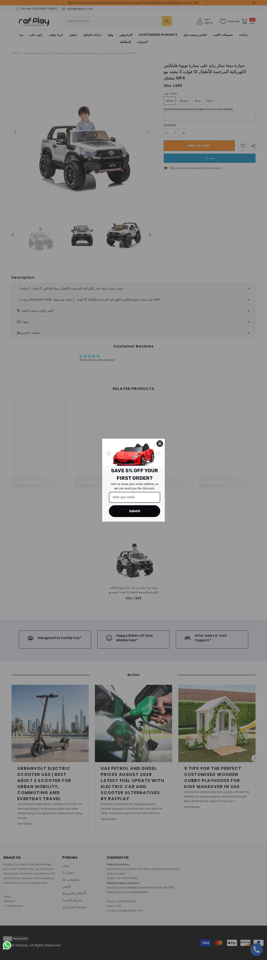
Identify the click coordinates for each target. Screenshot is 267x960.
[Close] (160, 444)
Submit (134, 511)
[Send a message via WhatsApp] (7, 945)
